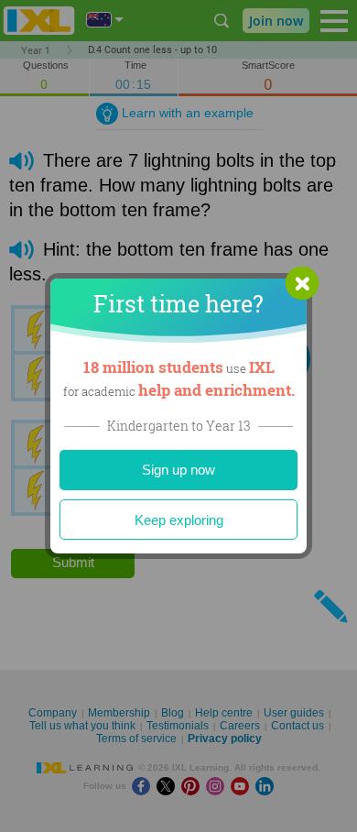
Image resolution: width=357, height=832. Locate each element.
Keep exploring (179, 520)
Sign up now (178, 469)
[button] (302, 283)
